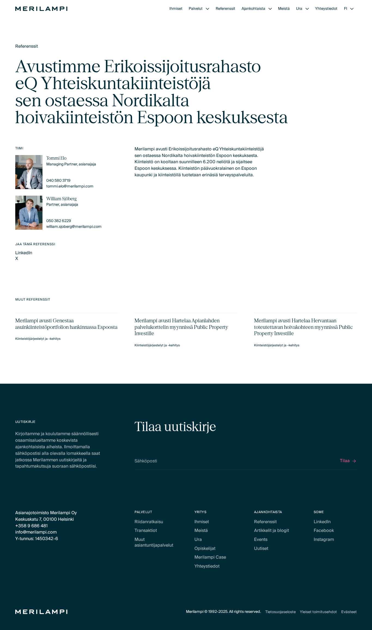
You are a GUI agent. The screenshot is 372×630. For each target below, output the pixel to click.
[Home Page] (41, 8)
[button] (199, 9)
